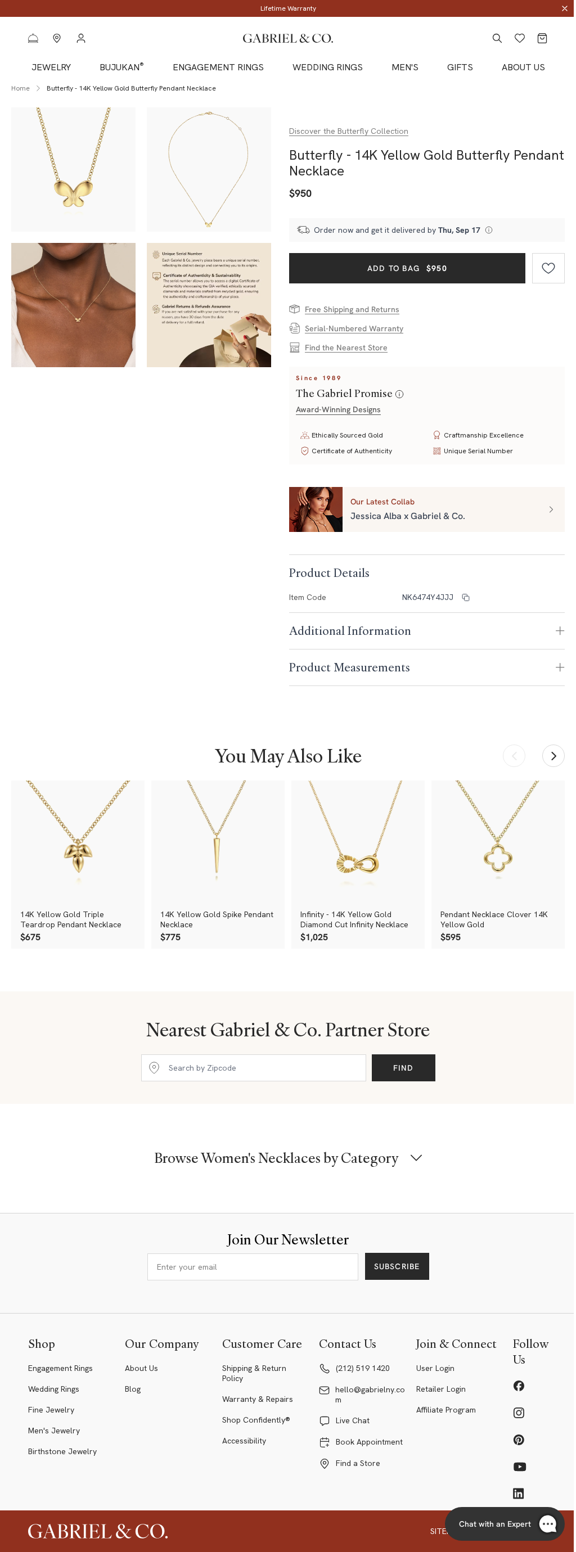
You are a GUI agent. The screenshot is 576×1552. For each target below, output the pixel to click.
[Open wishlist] (519, 38)
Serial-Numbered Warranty (354, 328)
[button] (427, 509)
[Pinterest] (518, 1439)
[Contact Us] (33, 38)
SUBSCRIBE (397, 1266)
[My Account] (80, 38)
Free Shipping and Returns (352, 309)
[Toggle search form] (497, 38)
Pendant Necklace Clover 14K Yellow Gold (494, 919)
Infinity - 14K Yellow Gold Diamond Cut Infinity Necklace (354, 919)
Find (403, 1068)
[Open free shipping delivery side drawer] (489, 230)
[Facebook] (518, 1385)
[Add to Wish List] (548, 268)
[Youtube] (519, 1466)
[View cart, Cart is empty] (542, 38)
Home (20, 88)
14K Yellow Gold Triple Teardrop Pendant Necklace (71, 919)
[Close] (565, 8)
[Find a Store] (57, 38)
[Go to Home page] (288, 38)
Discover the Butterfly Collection (348, 131)
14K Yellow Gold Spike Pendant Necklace (216, 919)
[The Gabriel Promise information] (399, 395)
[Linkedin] (518, 1493)
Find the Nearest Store (346, 347)
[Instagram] (518, 1412)
